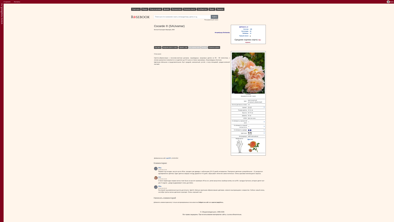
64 (250, 31)
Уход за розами (155, 9)
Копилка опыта (189, 9)
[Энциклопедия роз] (1, 14)
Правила (220, 9)
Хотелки (245, 29)
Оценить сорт (183, 47)
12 (250, 33)
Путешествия (176, 9)
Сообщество (202, 9)
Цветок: (250, 139)
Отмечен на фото (214, 47)
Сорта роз (136, 9)
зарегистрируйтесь (217, 202)
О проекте (7, 2)
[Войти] (388, 1)
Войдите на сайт (204, 202)
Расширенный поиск (211, 20)
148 (251, 29)
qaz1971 (168, 158)
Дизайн (166, 9)
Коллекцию (245, 31)
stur (159, 177)
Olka (159, 168)
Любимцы (245, 33)
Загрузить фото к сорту (170, 47)
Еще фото (158, 47)
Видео (212, 9)
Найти (214, 17)
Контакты (17, 2)
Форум (144, 9)
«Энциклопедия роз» (209, 212)
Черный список (243, 35)
